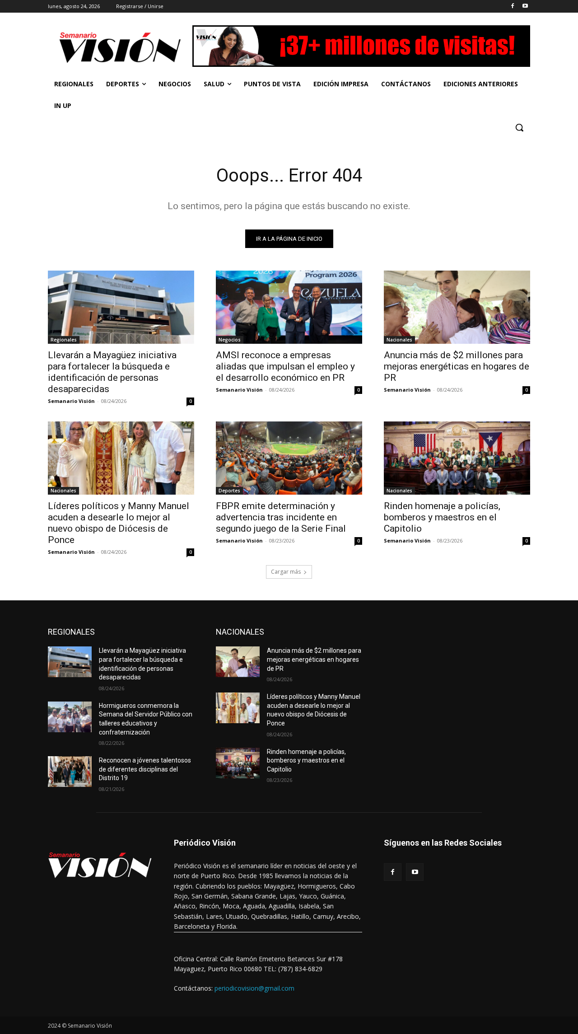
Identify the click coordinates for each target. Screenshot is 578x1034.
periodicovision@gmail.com (254, 988)
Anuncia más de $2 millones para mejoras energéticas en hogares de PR (456, 366)
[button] (519, 127)
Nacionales (399, 340)
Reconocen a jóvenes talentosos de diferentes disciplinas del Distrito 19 (145, 769)
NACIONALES (240, 631)
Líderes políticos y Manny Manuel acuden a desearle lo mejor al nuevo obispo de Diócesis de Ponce (118, 523)
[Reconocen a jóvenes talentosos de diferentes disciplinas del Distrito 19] (70, 771)
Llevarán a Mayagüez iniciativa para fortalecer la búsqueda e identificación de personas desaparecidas (112, 372)
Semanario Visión (71, 401)
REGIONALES (71, 631)
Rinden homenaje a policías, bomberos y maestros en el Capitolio (442, 517)
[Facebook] (512, 6)
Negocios (230, 340)
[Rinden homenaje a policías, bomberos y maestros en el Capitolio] (457, 458)
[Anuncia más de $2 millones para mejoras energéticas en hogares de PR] (457, 307)
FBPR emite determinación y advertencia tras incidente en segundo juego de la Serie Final (281, 517)
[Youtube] (525, 6)
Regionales (64, 340)
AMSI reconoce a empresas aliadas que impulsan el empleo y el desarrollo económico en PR (285, 366)
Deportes (229, 490)
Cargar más (286, 571)
